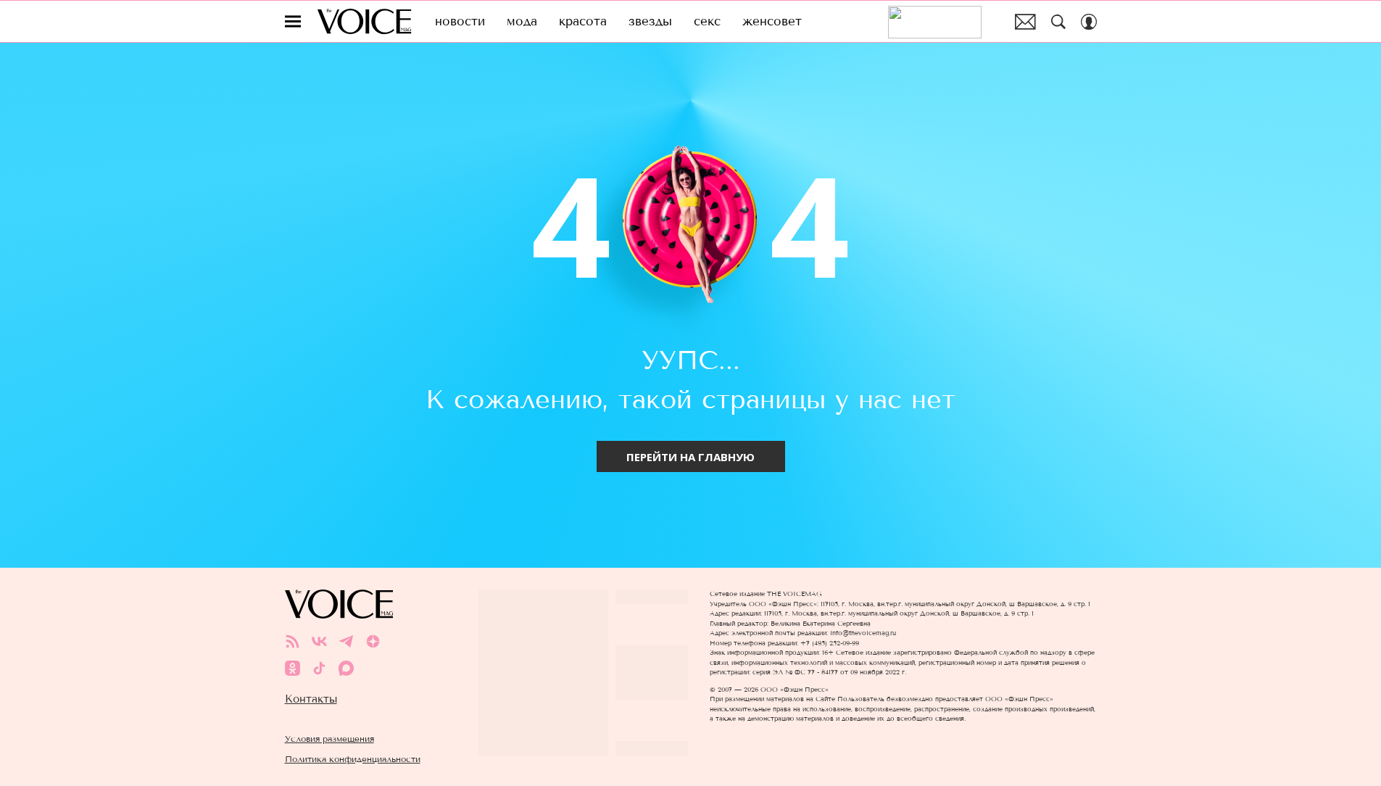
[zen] (373, 641)
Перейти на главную (690, 457)
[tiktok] (319, 668)
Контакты (311, 699)
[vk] (319, 641)
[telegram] (346, 641)
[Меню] (293, 22)
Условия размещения (329, 738)
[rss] (292, 641)
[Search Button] (1058, 22)
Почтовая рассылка (1025, 22)
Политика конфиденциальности (352, 758)
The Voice (364, 21)
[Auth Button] (1089, 22)
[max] (346, 668)
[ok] (292, 668)
